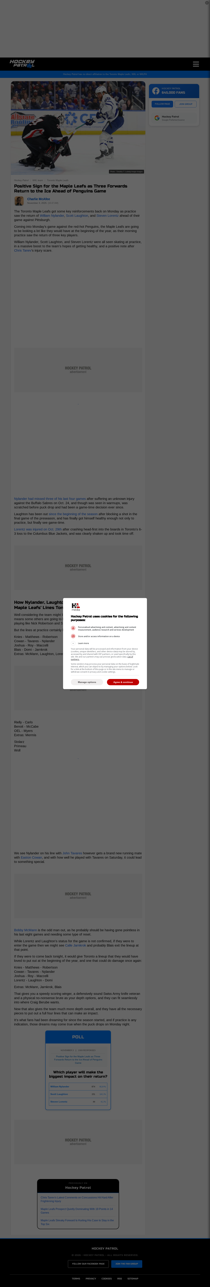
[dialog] (105, 643)
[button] (105, 643)
